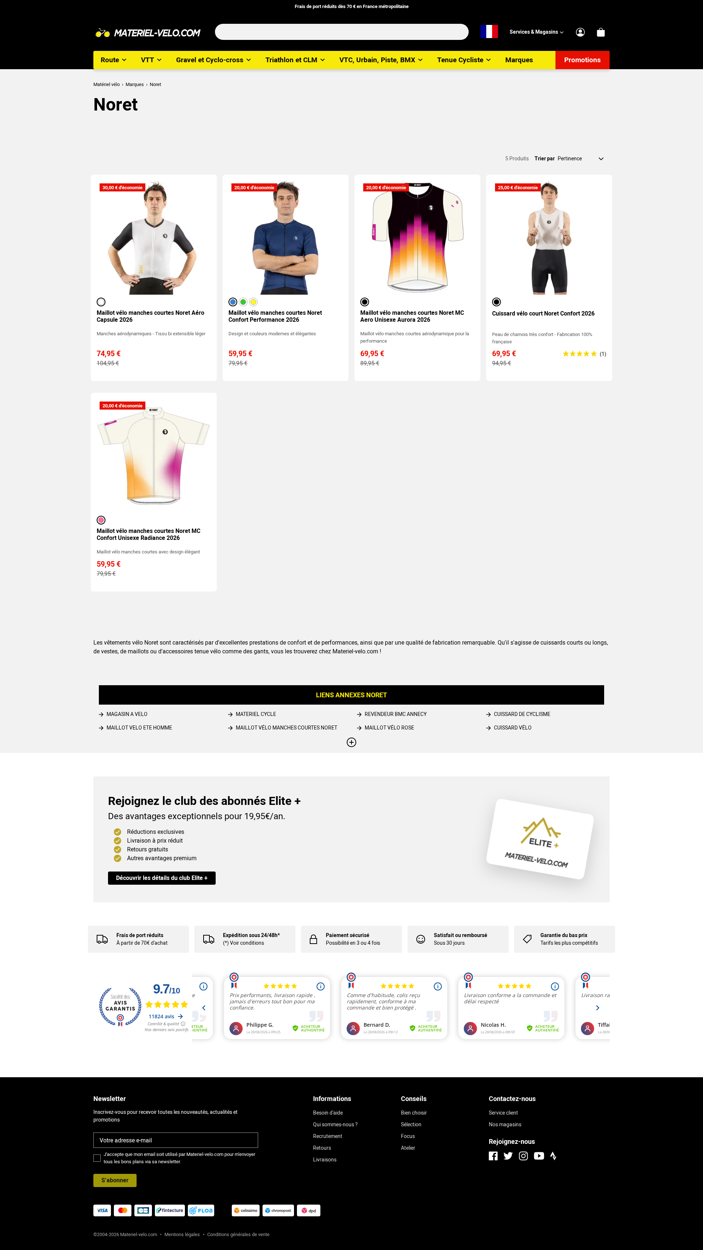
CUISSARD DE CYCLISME (522, 714)
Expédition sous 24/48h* (251, 935)
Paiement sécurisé (347, 935)
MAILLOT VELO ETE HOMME (139, 728)
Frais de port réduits (139, 935)
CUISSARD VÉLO (513, 728)
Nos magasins (505, 1124)
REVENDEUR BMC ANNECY (396, 714)
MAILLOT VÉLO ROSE (389, 728)
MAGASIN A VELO (127, 714)
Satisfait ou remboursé (460, 935)
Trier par (545, 158)
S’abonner (115, 1180)
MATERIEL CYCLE (256, 714)
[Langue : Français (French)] (489, 32)
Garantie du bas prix (563, 935)
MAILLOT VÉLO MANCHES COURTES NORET (286, 728)
